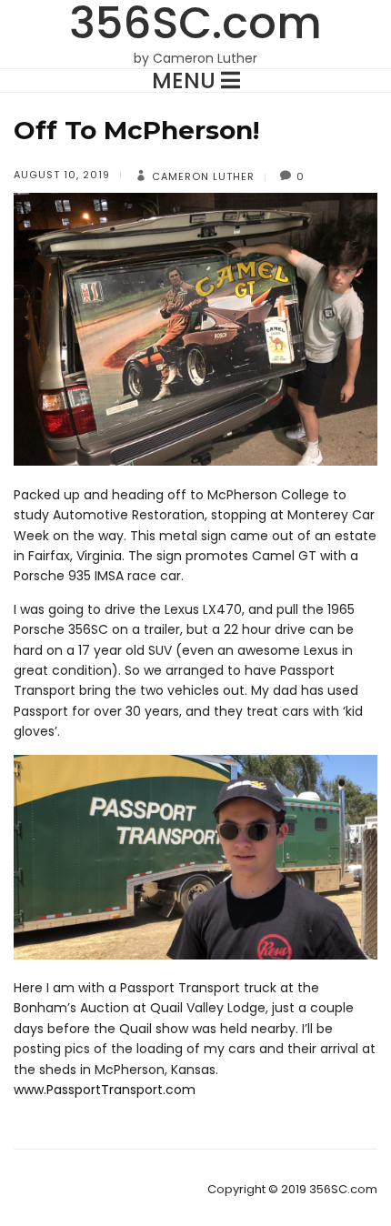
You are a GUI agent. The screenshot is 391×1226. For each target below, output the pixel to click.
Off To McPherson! (136, 130)
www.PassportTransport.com (105, 1089)
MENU (186, 80)
